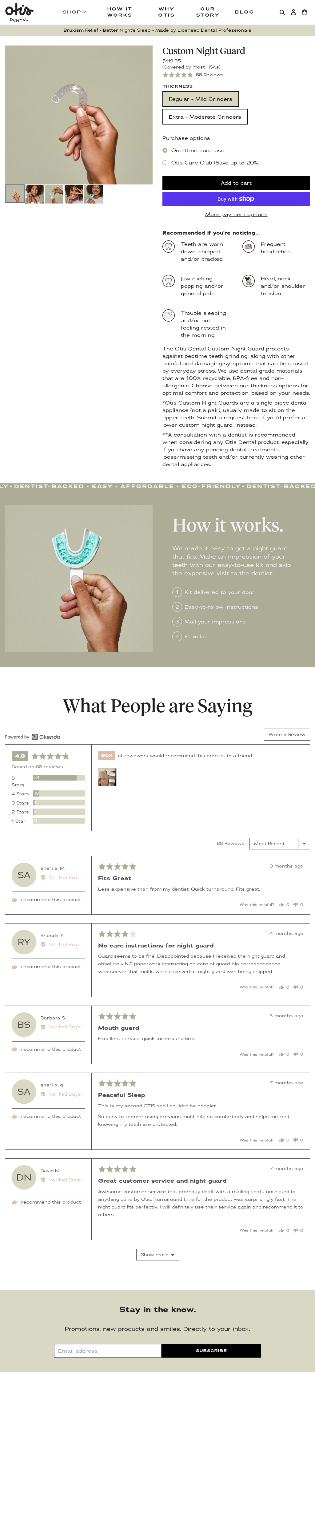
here (254, 417)
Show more (155, 1254)
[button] (193, 74)
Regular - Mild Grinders (200, 99)
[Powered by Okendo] (32, 737)
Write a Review (287, 734)
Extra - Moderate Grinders (205, 117)
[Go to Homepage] (19, 12)
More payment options (236, 214)
